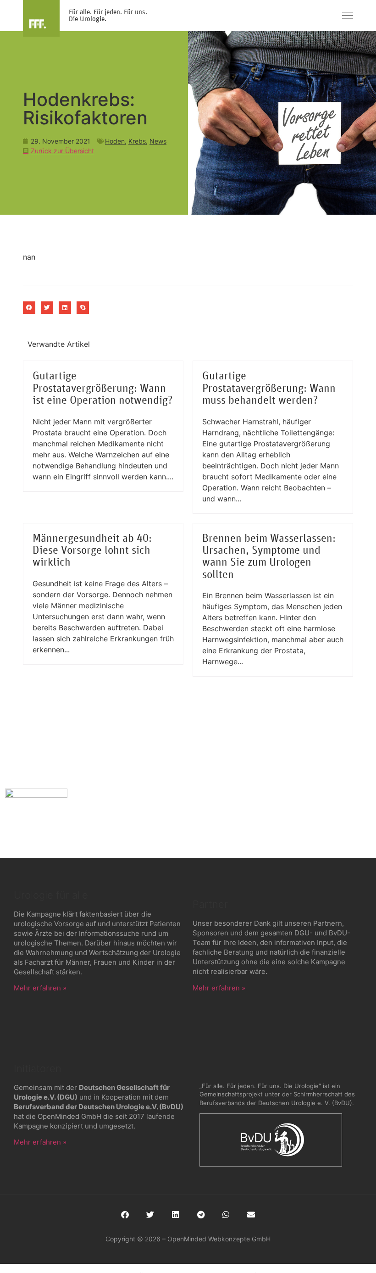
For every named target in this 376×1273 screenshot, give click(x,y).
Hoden (115, 141)
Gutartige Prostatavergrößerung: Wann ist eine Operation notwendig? (103, 388)
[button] (29, 307)
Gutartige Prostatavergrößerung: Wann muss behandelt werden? (269, 388)
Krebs (137, 141)
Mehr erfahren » (40, 988)
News (157, 141)
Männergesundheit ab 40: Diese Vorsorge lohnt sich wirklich (92, 550)
